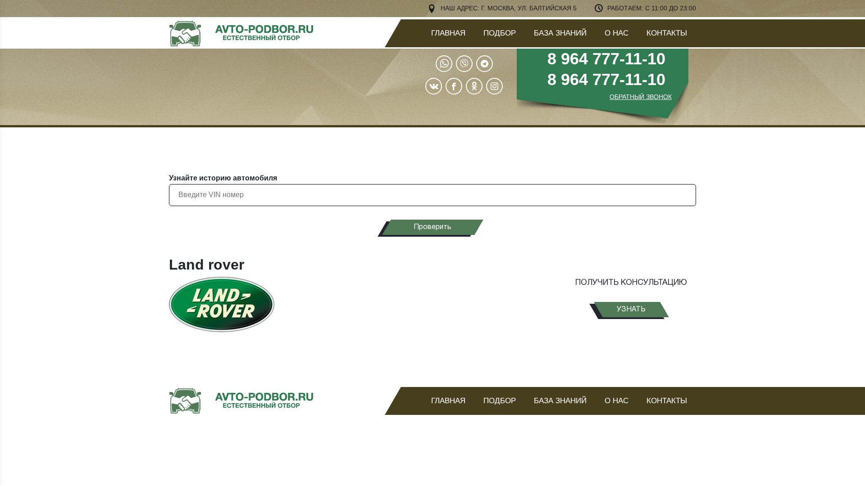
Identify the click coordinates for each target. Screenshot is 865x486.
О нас (616, 33)
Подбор (499, 33)
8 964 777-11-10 (606, 59)
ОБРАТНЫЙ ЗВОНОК (641, 96)
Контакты (666, 33)
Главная (448, 33)
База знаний (560, 33)
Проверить (432, 227)
